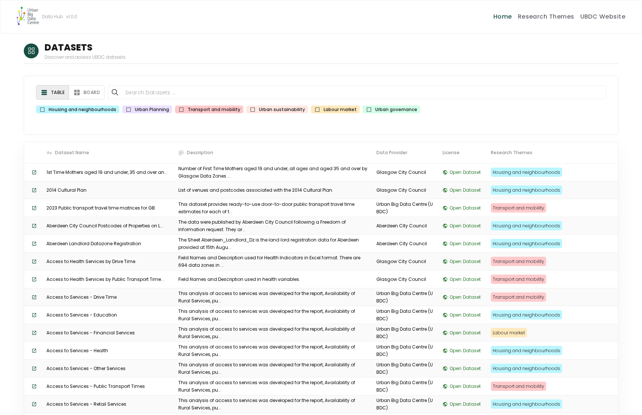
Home (502, 16)
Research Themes (546, 16)
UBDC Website (603, 16)
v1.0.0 (71, 16)
